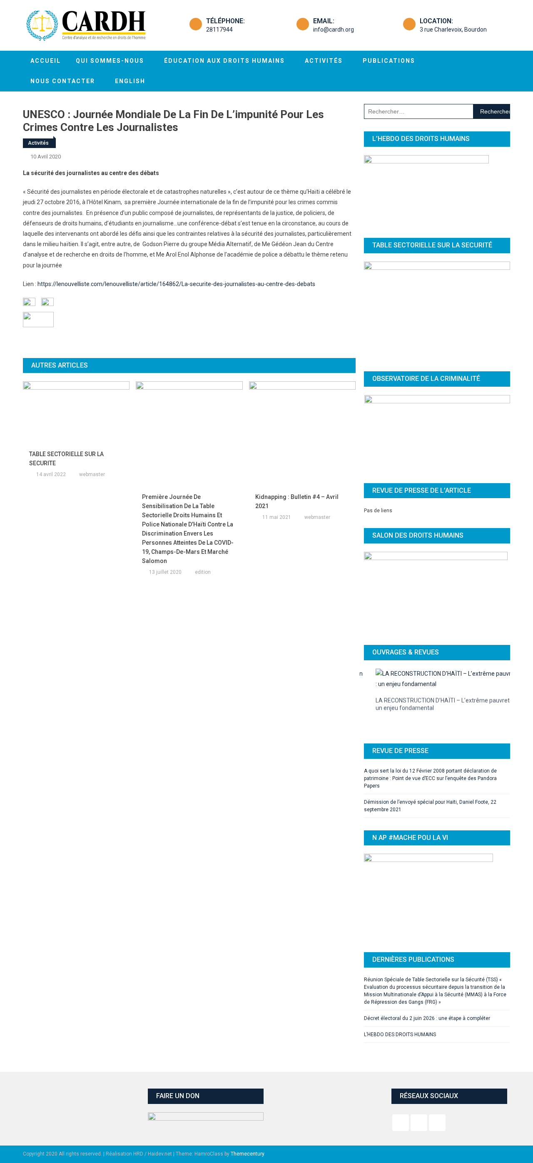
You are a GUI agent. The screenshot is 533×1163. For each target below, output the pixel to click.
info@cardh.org (333, 29)
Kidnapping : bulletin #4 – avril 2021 (297, 501)
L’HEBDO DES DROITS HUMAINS (400, 1017)
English (130, 81)
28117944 (219, 29)
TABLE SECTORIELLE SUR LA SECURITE (66, 459)
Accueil (45, 60)
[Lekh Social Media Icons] (400, 1104)
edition (203, 572)
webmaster (92, 474)
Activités (324, 60)
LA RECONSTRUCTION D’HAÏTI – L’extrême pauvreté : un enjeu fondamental (434, 701)
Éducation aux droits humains (224, 60)
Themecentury (247, 1136)
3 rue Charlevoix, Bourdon (453, 29)
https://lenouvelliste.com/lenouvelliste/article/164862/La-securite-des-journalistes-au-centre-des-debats (176, 284)
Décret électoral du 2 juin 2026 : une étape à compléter (427, 1000)
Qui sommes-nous (110, 60)
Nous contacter (62, 81)
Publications (389, 60)
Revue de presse (400, 732)
